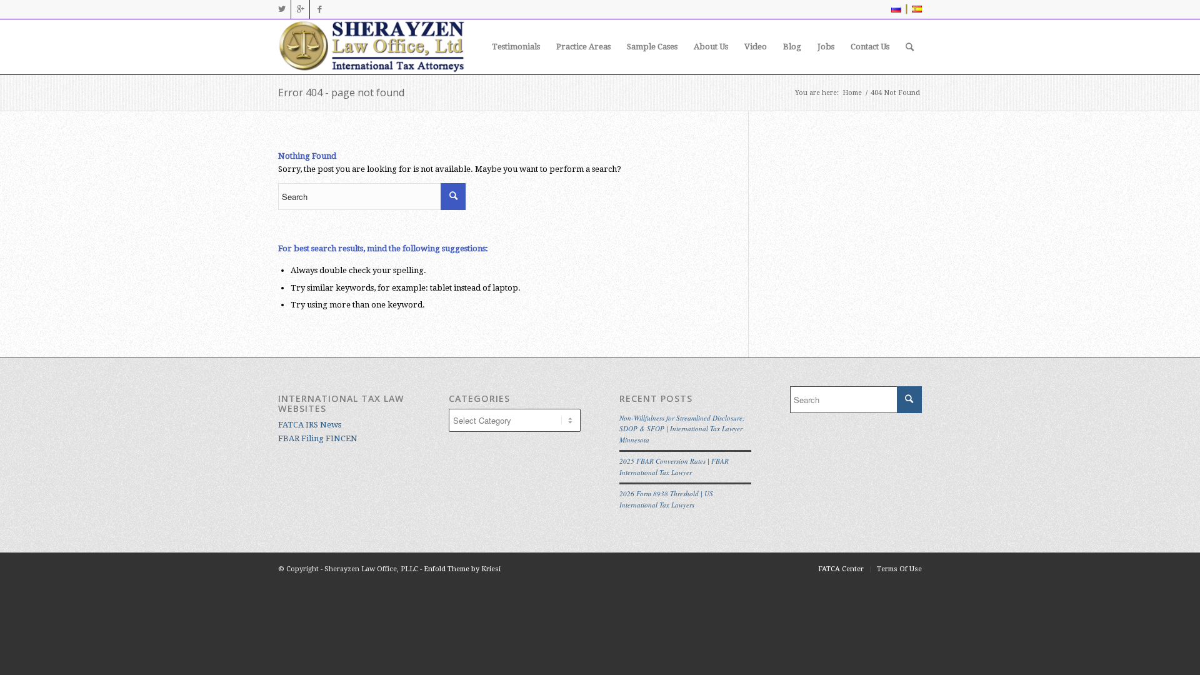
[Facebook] (319, 9)
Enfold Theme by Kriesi (462, 569)
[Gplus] (300, 9)
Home (852, 93)
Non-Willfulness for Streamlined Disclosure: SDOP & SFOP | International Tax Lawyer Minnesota (682, 428)
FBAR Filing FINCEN (318, 438)
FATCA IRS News (309, 424)
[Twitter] (281, 9)
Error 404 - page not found (341, 92)
